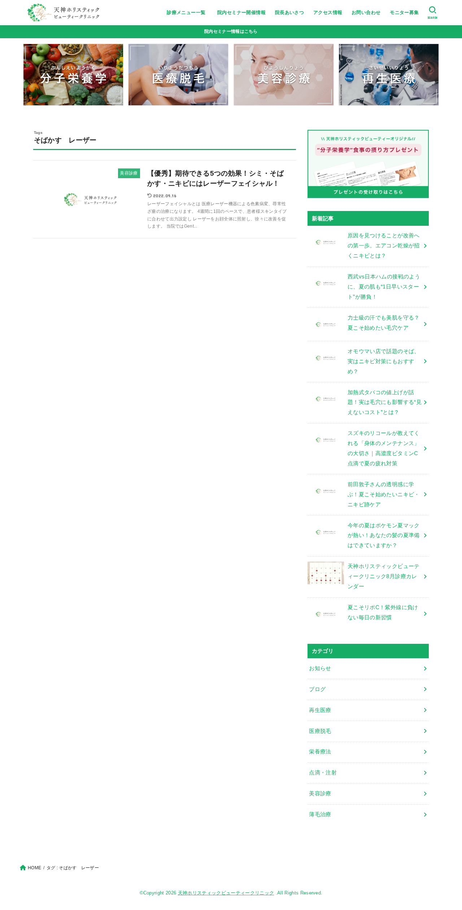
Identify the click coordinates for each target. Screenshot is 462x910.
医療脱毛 (320, 731)
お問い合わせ (366, 12)
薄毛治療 (320, 814)
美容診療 (320, 793)
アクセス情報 (327, 12)
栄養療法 (320, 752)
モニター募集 (404, 12)
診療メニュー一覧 (188, 12)
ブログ (317, 689)
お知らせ (320, 668)
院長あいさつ (289, 12)
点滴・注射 (323, 772)
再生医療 (320, 710)
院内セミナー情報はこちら (231, 31)
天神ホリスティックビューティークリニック (226, 893)
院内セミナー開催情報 (241, 12)
